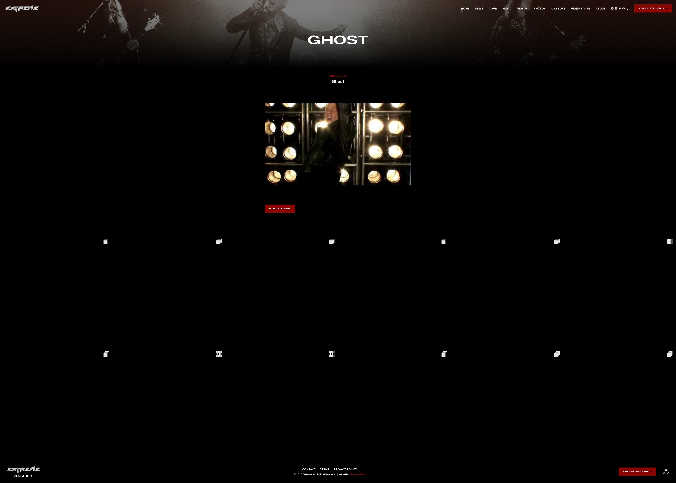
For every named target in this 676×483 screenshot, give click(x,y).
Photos (540, 8)
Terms (325, 469)
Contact (309, 469)
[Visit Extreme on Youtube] (623, 8)
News (479, 8)
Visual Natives (358, 474)
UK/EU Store (580, 8)
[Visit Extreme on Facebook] (612, 8)
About (601, 8)
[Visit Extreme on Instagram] (616, 8)
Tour (493, 8)
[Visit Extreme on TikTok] (628, 8)
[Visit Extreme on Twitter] (619, 8)
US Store (558, 8)
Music (507, 8)
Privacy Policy (345, 469)
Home (465, 8)
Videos (522, 8)
